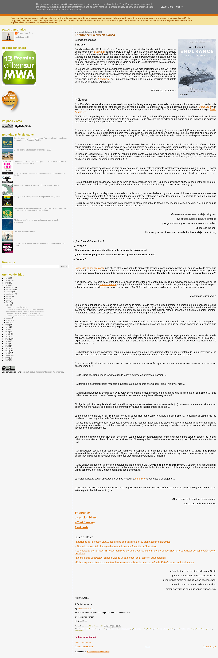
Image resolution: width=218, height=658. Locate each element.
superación (208, 629)
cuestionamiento (120, 629)
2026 (7, 278)
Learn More (167, 7)
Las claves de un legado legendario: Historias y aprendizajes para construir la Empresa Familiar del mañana (40, 209)
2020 (7, 329)
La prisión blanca (86, 517)
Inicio (147, 646)
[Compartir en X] (113, 626)
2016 (7, 339)
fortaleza (150, 629)
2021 (7, 327)
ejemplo (129, 629)
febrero (9, 320)
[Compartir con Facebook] (116, 626)
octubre (9, 292)
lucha (172, 629)
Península (81, 527)
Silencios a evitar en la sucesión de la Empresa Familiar (36, 185)
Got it (179, 7)
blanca (97, 629)
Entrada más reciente (84, 646)
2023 (7, 285)
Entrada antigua (209, 646)
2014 (7, 344)
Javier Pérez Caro (25, 33)
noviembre (10, 290)
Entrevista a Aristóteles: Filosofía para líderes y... (23, 314)
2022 (7, 325)
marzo (8, 318)
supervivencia (79, 630)
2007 (7, 360)
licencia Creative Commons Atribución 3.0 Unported (42, 372)
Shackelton (200, 629)
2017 (7, 336)
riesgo (193, 629)
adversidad (86, 629)
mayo (8, 303)
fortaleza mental (108, 284)
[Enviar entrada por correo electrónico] (105, 626)
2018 (7, 334)
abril (8, 305)
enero (8, 322)
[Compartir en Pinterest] (119, 626)
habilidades (158, 629)
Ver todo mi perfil (22, 37)
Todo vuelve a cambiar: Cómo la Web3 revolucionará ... (26, 311)
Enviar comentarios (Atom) (98, 652)
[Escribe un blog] (111, 626)
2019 (7, 332)
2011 (7, 351)
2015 (7, 341)
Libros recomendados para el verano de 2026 (32, 150)
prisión (188, 629)
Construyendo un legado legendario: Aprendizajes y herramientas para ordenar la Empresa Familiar (40, 139)
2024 (7, 283)
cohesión (103, 629)
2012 (7, 348)
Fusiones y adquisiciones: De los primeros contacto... (25, 316)
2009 (7, 355)
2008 (7, 358)
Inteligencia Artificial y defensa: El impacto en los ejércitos (37, 197)
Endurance (137, 629)
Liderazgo (166, 629)
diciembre (10, 287)
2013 (7, 346)
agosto (9, 296)
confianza (110, 629)
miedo (183, 629)
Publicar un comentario (83, 642)
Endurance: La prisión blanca (16, 307)
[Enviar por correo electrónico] (108, 626)
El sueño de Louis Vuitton (24, 232)
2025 (7, 280)
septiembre (10, 294)
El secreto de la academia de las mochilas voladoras (25, 309)
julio (7, 298)
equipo (144, 629)
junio (8, 301)
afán (92, 629)
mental (177, 629)
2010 (7, 353)
